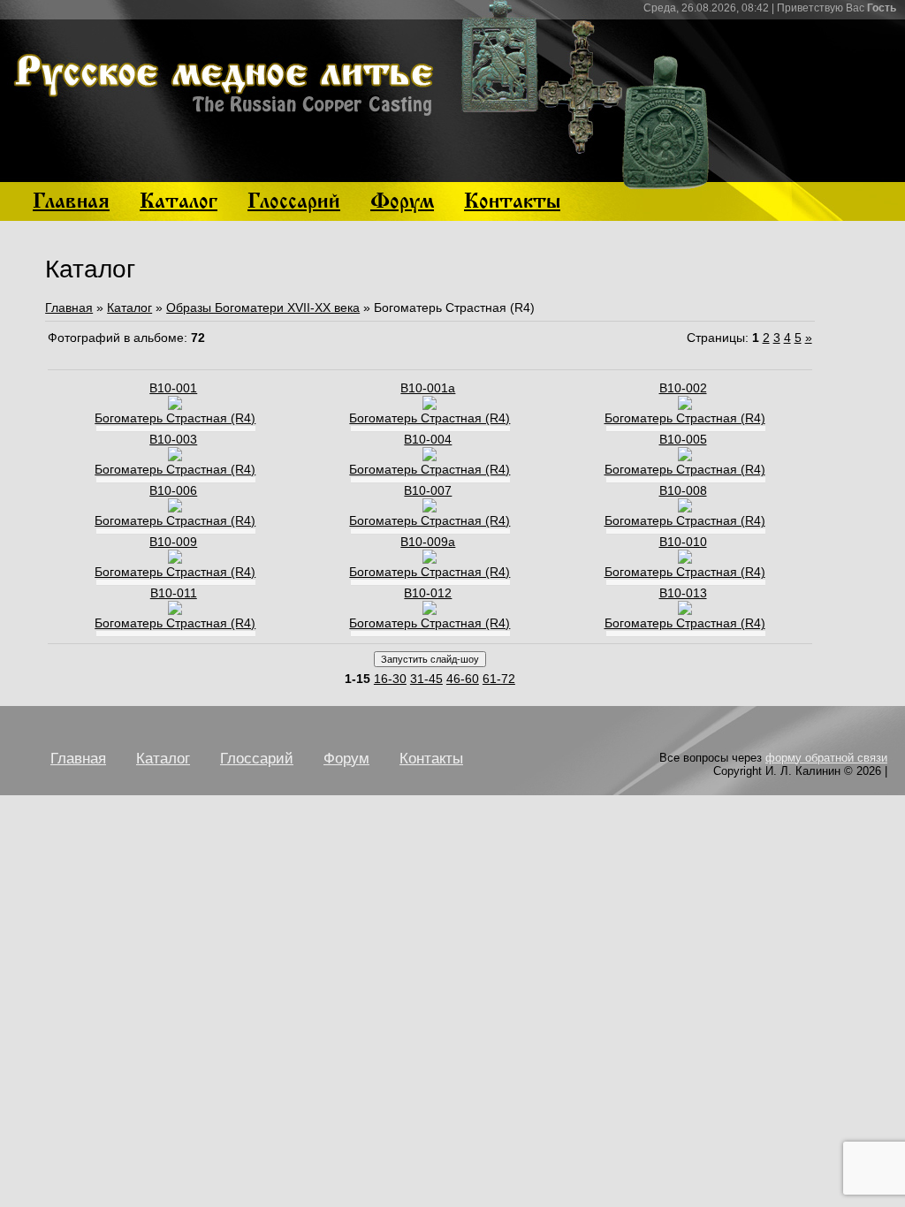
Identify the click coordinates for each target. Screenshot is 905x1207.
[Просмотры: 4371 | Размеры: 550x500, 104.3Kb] (175, 457)
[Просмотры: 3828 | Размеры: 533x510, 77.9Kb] (175, 406)
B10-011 (173, 593)
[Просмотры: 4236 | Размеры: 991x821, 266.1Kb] (429, 457)
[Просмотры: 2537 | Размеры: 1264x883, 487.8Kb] (429, 611)
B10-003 (173, 439)
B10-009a (427, 542)
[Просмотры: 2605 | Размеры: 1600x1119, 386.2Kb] (685, 559)
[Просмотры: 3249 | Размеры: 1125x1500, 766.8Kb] (175, 508)
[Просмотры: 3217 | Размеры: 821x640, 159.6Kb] (685, 611)
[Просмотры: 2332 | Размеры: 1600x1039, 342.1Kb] (685, 508)
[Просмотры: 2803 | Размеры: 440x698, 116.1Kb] (685, 457)
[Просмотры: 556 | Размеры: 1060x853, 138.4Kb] (429, 559)
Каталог (129, 307)
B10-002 (683, 388)
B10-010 (683, 542)
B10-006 (173, 490)
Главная (69, 307)
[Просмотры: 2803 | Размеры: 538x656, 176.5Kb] (429, 508)
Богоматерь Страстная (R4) (175, 418)
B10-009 (173, 542)
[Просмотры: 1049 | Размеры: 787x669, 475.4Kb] (429, 406)
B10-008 (683, 490)
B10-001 (173, 388)
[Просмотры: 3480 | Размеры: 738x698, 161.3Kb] (685, 406)
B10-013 (683, 593)
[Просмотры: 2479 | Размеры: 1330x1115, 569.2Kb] (175, 559)
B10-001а (427, 388)
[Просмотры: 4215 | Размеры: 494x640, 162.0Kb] (175, 611)
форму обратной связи (826, 757)
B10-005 (683, 439)
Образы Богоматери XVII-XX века (263, 307)
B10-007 (428, 490)
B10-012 (428, 593)
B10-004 (428, 439)
